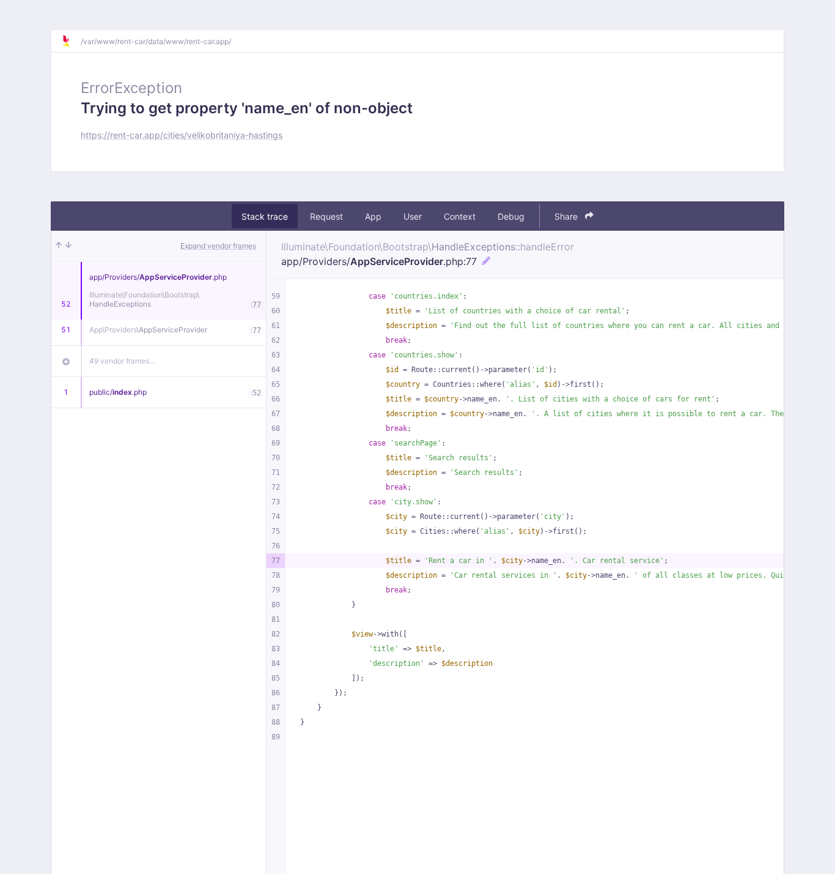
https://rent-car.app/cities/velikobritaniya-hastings (181, 135)
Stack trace (264, 216)
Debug (511, 216)
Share (567, 216)
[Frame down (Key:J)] (68, 246)
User (412, 216)
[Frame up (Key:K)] (58, 246)
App (373, 216)
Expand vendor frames (218, 245)
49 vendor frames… (122, 360)
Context (460, 216)
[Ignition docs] (71, 41)
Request (326, 216)
